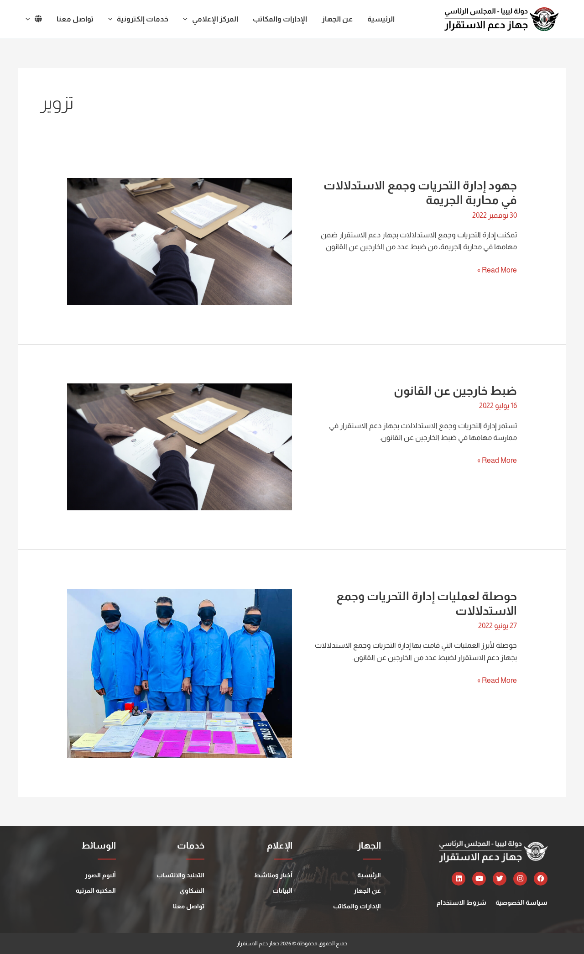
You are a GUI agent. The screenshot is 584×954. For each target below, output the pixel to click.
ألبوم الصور (100, 875)
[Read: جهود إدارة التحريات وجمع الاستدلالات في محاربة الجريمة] (179, 241)
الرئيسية (369, 875)
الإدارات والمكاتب (357, 906)
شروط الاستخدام (461, 902)
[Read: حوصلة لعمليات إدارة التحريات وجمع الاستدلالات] (179, 672)
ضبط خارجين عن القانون (455, 390)
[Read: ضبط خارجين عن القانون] (179, 446)
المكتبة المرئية (96, 890)
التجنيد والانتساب (180, 875)
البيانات (282, 890)
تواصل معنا (188, 906)
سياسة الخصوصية (521, 902)
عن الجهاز (367, 890)
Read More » (497, 269)
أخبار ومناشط (273, 875)
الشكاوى (192, 890)
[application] (187, 19)
